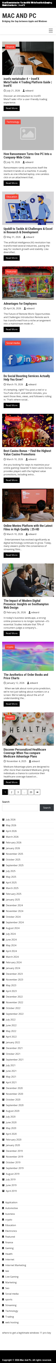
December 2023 (14, 973)
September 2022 (15, 1013)
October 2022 (13, 1008)
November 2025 (14, 853)
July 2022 (11, 1019)
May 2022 (11, 1031)
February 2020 (13, 1139)
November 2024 (14, 911)
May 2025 (11, 876)
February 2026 (13, 842)
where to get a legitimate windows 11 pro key (26, 1332)
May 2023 (11, 985)
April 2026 (11, 831)
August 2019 (12, 1173)
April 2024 (11, 951)
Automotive (11, 1208)
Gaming (9, 1248)
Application (11, 1202)
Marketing (11, 1282)
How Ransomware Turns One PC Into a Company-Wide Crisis (26, 4)
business (10, 1213)
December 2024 (14, 905)
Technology (12, 121)
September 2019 (15, 1168)
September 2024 (15, 922)
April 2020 (11, 1133)
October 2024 (13, 916)
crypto (9, 647)
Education (11, 196)
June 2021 (11, 1071)
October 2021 (13, 1053)
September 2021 (15, 1059)
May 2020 (11, 1128)
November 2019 (14, 1156)
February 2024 (13, 962)
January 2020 (13, 1145)
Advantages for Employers (20, 303)
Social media (13, 343)
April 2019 (11, 1191)
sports (8, 1299)
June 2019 (11, 1185)
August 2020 (12, 1111)
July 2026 (11, 819)
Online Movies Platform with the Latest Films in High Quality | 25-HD (28, 527)
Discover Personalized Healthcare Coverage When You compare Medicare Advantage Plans (25, 753)
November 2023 (14, 979)
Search (5, 801)
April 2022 (11, 1036)
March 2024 (12, 956)
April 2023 (11, 991)
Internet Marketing (15, 1265)
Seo (7, 1288)
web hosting (12, 1322)
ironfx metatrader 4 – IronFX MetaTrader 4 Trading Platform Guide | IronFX (28, 82)
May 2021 (11, 1076)
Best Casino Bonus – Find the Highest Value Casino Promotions (27, 452)
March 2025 (12, 888)
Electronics (11, 1231)
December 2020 (14, 1088)
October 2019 (13, 1162)
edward (29, 90)
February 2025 (13, 893)
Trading (9, 1316)
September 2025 (15, 865)
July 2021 (11, 1065)
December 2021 (14, 1048)
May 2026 (11, 825)
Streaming (11, 1305)
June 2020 (11, 1122)
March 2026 (12, 836)
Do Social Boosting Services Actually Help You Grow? (27, 377)
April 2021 (11, 1082)
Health (10, 717)
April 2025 (11, 882)
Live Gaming (13, 419)
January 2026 (13, 848)
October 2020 (13, 1099)
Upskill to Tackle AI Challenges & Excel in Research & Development (28, 230)
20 (31, 792)
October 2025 (13, 859)
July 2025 (11, 871)
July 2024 (11, 933)
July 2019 (11, 1179)
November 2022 (14, 1002)
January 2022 (13, 1042)
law (7, 1271)
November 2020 (14, 1093)
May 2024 (11, 945)
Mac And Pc (19, 16)
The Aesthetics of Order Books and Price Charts (26, 676)
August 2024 (12, 928)
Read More (12, 108)
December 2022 (14, 996)
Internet (9, 1259)
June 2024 (11, 939)
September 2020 (15, 1105)
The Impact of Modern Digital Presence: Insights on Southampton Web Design (26, 604)
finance (10, 46)
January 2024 (13, 968)
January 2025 (13, 899)
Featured (11, 271)
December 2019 (14, 1151)
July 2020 (11, 1116)
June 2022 (11, 1025)
